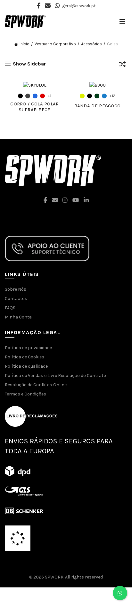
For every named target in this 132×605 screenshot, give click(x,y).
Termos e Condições (25, 394)
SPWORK (54, 577)
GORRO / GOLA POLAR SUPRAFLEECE (34, 106)
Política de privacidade (28, 347)
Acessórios (91, 44)
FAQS (10, 307)
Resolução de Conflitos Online (36, 384)
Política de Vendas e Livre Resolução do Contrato (55, 375)
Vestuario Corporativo (55, 44)
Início (24, 44)
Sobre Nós (15, 289)
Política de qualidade (26, 366)
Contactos (16, 298)
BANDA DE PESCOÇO (97, 106)
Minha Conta (18, 317)
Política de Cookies (24, 357)
